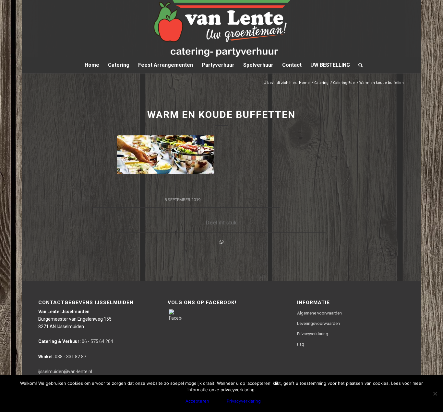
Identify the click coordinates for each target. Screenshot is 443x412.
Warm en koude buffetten (221, 114)
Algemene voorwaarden (319, 313)
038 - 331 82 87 (62, 356)
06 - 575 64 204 (75, 341)
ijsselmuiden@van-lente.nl (65, 371)
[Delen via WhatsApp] (221, 242)
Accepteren (197, 401)
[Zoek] (358, 65)
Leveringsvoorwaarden (318, 323)
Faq (300, 344)
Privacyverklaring (312, 333)
